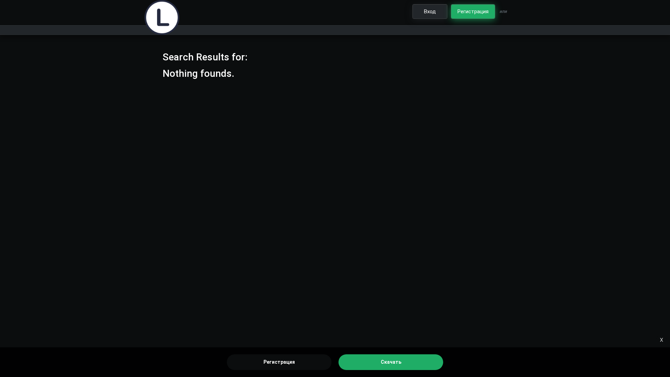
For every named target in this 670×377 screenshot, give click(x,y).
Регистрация (279, 362)
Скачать (391, 362)
